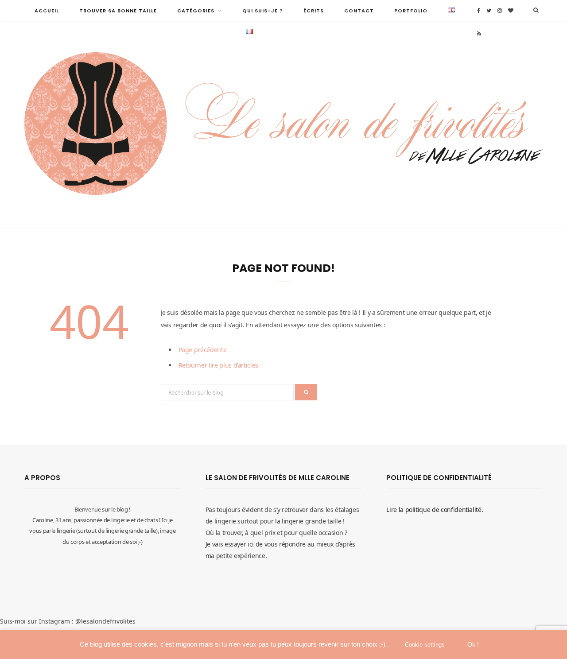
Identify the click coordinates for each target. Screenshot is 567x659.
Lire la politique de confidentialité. (434, 509)
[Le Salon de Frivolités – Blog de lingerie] (283, 124)
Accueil (47, 10)
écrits (313, 10)
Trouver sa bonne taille (118, 10)
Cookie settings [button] (425, 644)
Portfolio (410, 10)
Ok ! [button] (473, 644)
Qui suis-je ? (262, 10)
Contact (359, 10)
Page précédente (203, 349)
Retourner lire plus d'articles (219, 365)
